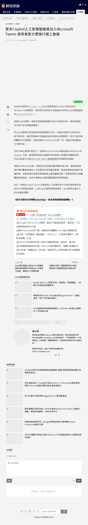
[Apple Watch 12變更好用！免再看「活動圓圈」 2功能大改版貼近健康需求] (23, 286)
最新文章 (6, 11)
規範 (9, 481)
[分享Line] (8, 114)
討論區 (9, 449)
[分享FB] (8, 107)
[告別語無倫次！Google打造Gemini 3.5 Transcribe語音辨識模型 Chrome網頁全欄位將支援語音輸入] (14, 386)
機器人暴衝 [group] (37, 18)
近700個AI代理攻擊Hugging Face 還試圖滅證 (46, 395)
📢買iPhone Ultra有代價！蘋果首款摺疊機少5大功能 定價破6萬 (46, 230)
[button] (83, 5)
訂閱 (63, 512)
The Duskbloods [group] (66, 18)
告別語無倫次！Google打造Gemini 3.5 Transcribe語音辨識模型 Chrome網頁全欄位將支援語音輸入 (52, 384)
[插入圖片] (73, 481)
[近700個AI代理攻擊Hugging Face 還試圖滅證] (14, 399)
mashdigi (41, 199)
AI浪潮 (80, 11)
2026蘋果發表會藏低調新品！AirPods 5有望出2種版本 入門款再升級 (57, 309)
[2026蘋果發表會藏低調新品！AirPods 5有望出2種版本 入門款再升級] (23, 312)
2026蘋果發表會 (22, 276)
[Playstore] (33, 511)
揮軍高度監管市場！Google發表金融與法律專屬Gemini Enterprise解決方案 (50, 423)
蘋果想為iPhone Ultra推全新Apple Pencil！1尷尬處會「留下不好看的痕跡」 (56, 296)
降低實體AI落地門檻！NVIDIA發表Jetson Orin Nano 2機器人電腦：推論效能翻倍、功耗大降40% (53, 410)
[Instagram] (25, 511)
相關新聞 (10, 364)
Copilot (19, 322)
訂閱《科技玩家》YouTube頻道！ (46, 214)
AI (64, 322)
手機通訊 (17, 11)
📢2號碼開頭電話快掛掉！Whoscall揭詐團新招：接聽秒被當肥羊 (47, 245)
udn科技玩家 (9, 24)
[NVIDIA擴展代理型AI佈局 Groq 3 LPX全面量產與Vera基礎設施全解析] (14, 438)
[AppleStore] (37, 511)
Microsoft (45, 322)
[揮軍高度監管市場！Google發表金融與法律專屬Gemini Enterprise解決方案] (14, 425)
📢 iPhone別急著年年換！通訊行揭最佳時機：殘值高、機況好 (46, 242)
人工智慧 (56, 322)
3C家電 (55, 11)
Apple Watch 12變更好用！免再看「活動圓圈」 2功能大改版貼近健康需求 (57, 283)
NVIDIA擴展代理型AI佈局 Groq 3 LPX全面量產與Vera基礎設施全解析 (53, 436)
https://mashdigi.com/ (41, 351)
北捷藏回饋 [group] (7, 18)
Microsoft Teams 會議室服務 (44, 158)
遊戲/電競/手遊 (68, 11)
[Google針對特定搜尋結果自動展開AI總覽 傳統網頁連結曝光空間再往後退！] (14, 374)
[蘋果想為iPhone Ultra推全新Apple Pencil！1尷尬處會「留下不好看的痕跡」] (23, 299)
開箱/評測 (44, 11)
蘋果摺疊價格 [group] (22, 18)
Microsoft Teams (31, 322)
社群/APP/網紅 (31, 11)
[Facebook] (21, 511)
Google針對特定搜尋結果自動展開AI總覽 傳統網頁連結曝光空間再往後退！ (53, 371)
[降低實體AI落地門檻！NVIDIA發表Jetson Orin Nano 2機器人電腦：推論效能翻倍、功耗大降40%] (14, 412)
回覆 (78, 481)
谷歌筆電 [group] (50, 18)
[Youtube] (80, 5)
